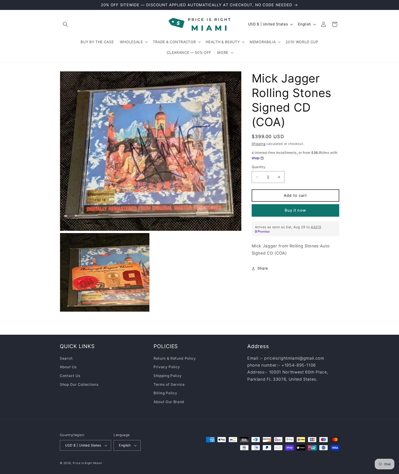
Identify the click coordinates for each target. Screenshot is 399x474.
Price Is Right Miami (87, 463)
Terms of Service (169, 384)
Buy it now (295, 210)
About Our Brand (169, 401)
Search (66, 358)
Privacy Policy (167, 367)
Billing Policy (165, 393)
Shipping (259, 144)
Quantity (259, 167)
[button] (65, 24)
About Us (68, 367)
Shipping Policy (168, 375)
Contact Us (70, 375)
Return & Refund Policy (175, 358)
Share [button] (262, 268)
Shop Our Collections (79, 384)
